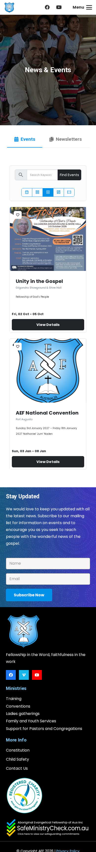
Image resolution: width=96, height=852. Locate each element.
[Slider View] (69, 192)
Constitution (18, 750)
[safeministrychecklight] (48, 828)
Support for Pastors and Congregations (44, 728)
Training (13, 698)
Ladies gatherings (23, 713)
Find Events (69, 174)
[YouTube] (59, 7)
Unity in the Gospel (39, 281)
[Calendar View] (26, 192)
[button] (82, 7)
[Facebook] (47, 7)
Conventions (18, 706)
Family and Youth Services (31, 721)
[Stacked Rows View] (48, 192)
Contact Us (17, 768)
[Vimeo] (24, 675)
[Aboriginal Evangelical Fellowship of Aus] (9, 7)
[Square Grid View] (37, 192)
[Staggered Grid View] (58, 192)
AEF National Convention (47, 412)
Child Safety (17, 759)
